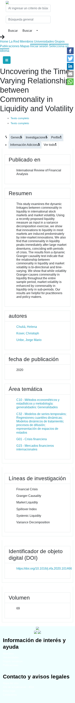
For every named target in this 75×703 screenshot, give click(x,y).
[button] (70, 50)
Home (4, 41)
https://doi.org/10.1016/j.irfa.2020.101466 (44, 568)
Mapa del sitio (10, 683)
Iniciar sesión (39, 46)
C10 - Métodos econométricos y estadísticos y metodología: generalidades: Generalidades (37, 403)
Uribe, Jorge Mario (29, 340)
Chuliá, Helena (26, 326)
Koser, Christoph (27, 333)
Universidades (44, 41)
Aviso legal (9, 690)
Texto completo (20, 118)
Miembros (26, 41)
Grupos (60, 41)
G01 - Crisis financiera (31, 439)
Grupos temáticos (13, 661)
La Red (14, 41)
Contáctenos (10, 694)
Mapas (24, 46)
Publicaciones (9, 46)
